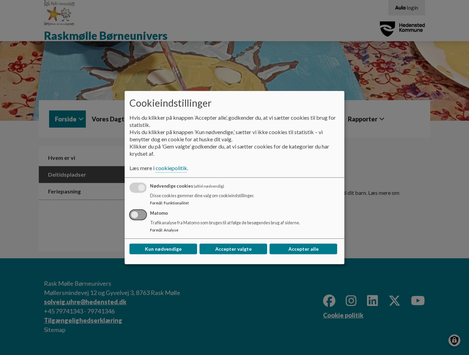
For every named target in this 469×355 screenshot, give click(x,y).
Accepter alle (303, 249)
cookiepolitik (171, 168)
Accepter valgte (233, 249)
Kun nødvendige (163, 249)
